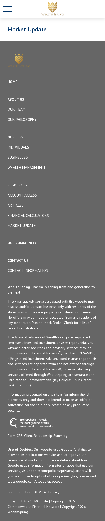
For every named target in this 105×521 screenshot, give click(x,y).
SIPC (90, 353)
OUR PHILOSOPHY (22, 119)
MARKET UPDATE (22, 225)
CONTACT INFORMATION (28, 270)
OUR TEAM (16, 109)
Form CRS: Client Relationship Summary (38, 435)
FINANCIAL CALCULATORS (28, 215)
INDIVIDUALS (18, 147)
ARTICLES (16, 205)
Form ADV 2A (35, 492)
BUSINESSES (18, 157)
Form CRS (15, 492)
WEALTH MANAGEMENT (27, 167)
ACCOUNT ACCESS (22, 195)
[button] (13, 81)
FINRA (81, 353)
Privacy (53, 492)
